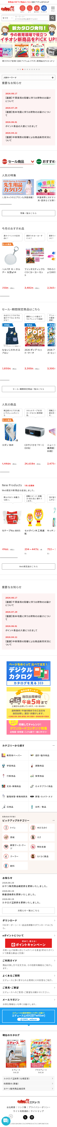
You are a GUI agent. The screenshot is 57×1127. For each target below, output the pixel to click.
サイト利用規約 (20, 1111)
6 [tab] (29, 69)
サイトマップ (37, 1111)
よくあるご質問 (11, 975)
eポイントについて (13, 935)
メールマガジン (11, 999)
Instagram (32, 1117)
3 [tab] (22, 69)
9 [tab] (36, 69)
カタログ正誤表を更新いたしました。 (21, 902)
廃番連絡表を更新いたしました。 (19, 894)
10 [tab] (39, 69)
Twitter (25, 1117)
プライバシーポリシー (39, 1107)
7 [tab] (32, 69)
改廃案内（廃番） (11, 1083)
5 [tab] (27, 69)
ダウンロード (9, 920)
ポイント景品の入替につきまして (21, 126)
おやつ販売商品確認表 (14, 1088)
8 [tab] (34, 69)
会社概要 (11, 1107)
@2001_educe (28, 1019)
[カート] (29, 8)
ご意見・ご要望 (10, 987)
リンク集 (22, 1107)
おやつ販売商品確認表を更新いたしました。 (25, 886)
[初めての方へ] (36, 8)
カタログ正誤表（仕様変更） (17, 1078)
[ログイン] (22, 8)
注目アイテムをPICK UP (28, 2)
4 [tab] (25, 69)
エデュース (28, 1101)
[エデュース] (7, 8)
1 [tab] (18, 69)
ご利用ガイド (9, 960)
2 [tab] (20, 69)
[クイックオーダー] (44, 8)
